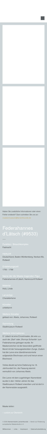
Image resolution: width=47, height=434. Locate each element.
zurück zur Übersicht (13, 412)
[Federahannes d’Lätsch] (37, 406)
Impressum (24, 429)
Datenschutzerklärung (38, 429)
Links (15, 429)
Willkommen (7, 429)
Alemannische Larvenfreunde (18, 422)
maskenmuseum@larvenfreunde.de (17, 218)
